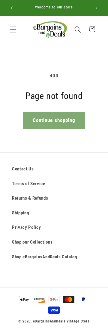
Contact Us (23, 169)
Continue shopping (54, 120)
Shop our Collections (32, 242)
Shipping (20, 213)
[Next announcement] (96, 8)
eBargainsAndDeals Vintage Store (61, 321)
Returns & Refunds (30, 198)
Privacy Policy (26, 227)
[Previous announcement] (11, 8)
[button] (13, 29)
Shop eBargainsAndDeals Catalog (44, 257)
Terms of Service (28, 183)
